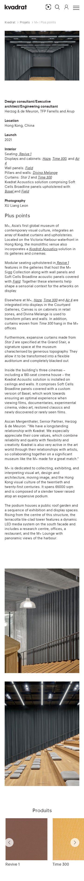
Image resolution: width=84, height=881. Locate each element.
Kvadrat (10, 22)
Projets (25, 22)
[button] (57, 7)
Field (16, 281)
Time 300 (60, 864)
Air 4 (68, 300)
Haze (46, 159)
